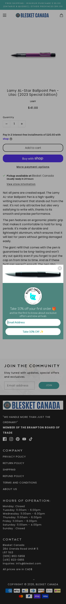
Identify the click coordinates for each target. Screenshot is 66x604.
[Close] (60, 268)
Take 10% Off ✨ (33, 331)
